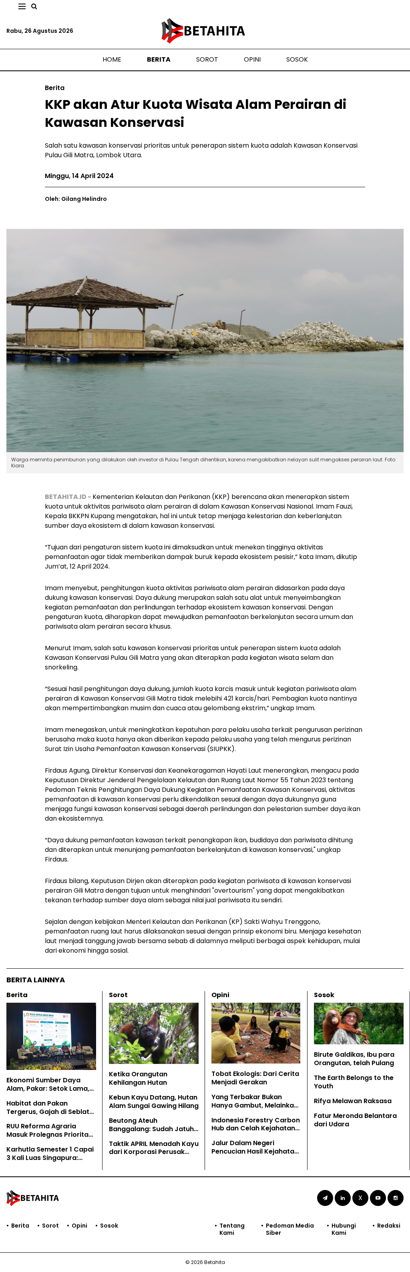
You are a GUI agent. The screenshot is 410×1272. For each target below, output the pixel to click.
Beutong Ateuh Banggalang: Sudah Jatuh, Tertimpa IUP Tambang (152, 1129)
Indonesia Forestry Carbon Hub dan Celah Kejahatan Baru (255, 1129)
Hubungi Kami (344, 1229)
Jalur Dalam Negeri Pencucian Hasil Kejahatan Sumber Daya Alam (254, 1151)
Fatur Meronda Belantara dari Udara (355, 1120)
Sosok (297, 59)
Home (111, 59)
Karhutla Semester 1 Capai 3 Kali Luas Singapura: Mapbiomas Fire (50, 1158)
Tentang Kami (232, 1229)
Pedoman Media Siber (290, 1229)
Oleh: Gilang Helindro (76, 199)
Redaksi (388, 1226)
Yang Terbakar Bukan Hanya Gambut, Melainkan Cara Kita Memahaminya (254, 1105)
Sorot (207, 59)
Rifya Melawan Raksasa (353, 1101)
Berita (159, 59)
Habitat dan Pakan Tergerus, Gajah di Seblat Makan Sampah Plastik (47, 1112)
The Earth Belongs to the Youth (354, 1082)
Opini (252, 59)
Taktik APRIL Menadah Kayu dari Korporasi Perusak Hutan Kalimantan (154, 1152)
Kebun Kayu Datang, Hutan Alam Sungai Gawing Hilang (154, 1101)
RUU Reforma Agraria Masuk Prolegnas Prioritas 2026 (49, 1135)
